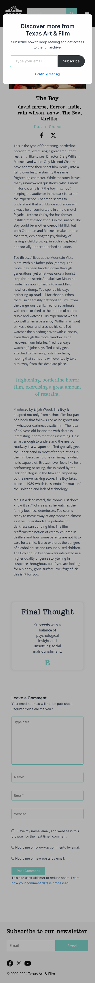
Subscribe (71, 61)
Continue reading (47, 74)
